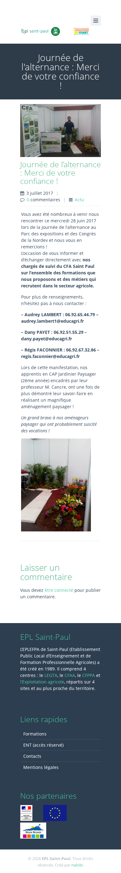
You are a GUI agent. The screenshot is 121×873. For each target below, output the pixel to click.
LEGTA (50, 675)
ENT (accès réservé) (43, 745)
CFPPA (89, 675)
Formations (35, 734)
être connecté (59, 590)
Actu (79, 200)
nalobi (77, 865)
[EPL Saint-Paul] (60, 31)
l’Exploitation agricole (42, 682)
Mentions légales (41, 767)
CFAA (70, 675)
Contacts (32, 756)
